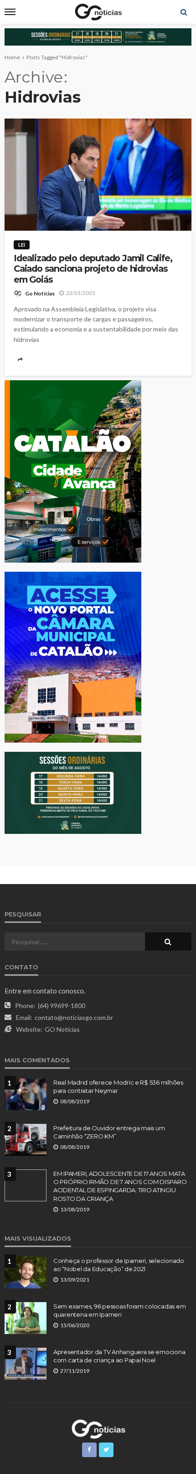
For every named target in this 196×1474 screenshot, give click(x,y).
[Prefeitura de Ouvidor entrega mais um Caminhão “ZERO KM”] (25, 1140)
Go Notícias (40, 293)
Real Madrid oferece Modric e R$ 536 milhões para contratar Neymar (118, 1086)
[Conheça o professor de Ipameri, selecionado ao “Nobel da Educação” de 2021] (25, 1272)
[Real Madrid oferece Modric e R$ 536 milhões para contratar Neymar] (25, 1094)
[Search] (183, 12)
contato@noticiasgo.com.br (74, 1017)
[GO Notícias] (98, 1428)
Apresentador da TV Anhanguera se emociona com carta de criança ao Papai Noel (119, 1356)
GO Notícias (62, 1029)
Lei (21, 245)
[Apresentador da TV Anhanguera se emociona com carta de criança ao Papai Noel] (25, 1364)
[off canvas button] (10, 12)
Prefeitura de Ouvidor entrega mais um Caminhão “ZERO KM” (109, 1132)
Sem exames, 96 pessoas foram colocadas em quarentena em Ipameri (119, 1310)
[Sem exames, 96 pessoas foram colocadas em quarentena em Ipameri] (25, 1318)
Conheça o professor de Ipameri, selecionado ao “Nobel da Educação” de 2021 (118, 1264)
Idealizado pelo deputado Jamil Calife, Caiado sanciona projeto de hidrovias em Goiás (93, 269)
